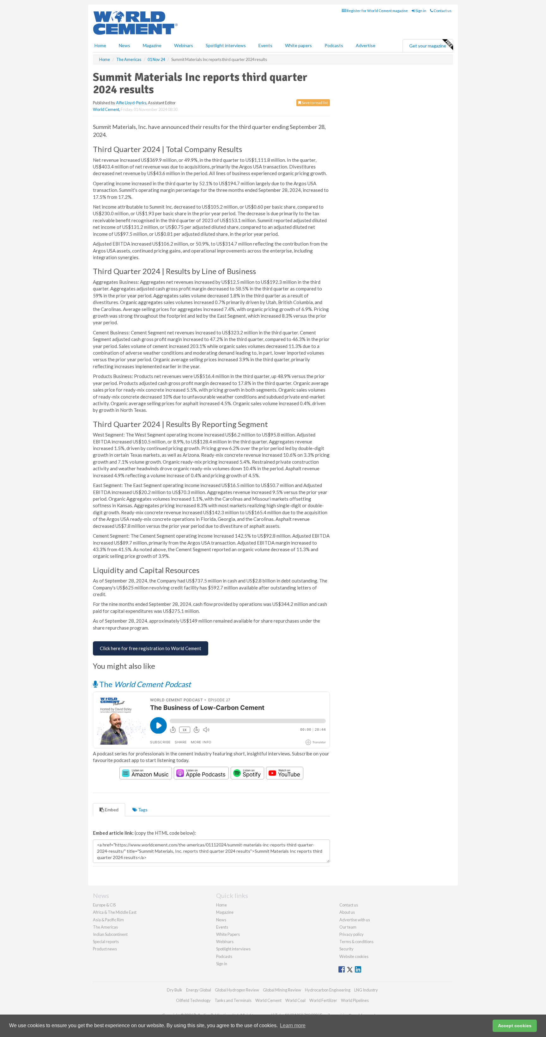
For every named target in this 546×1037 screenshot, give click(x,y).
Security (346, 948)
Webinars (183, 45)
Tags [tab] (142, 809)
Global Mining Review (282, 989)
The (144, 684)
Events (265, 45)
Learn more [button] (293, 1025)
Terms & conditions (356, 941)
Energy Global (198, 989)
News (221, 919)
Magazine (152, 45)
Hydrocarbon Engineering (327, 989)
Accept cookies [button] (514, 1025)
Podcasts (334, 45)
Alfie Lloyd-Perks (131, 102)
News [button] (124, 45)
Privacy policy (351, 934)
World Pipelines (355, 1000)
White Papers (228, 934)
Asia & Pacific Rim (108, 919)
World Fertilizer (323, 1000)
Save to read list (314, 102)
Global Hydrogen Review (237, 989)
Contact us (442, 11)
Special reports (106, 941)
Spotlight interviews (226, 45)
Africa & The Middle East (114, 912)
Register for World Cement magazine (377, 11)
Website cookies (353, 956)
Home (100, 45)
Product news (105, 948)
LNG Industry (366, 989)
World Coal (295, 1000)
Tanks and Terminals (233, 1000)
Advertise (365, 45)
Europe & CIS (104, 904)
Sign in (420, 11)
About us (347, 912)
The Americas (105, 927)
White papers (298, 45)
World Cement (106, 109)
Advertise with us (354, 919)
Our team (347, 927)
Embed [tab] (111, 809)
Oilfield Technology (193, 1000)
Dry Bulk (174, 989)
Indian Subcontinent (110, 934)
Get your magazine (427, 45)
